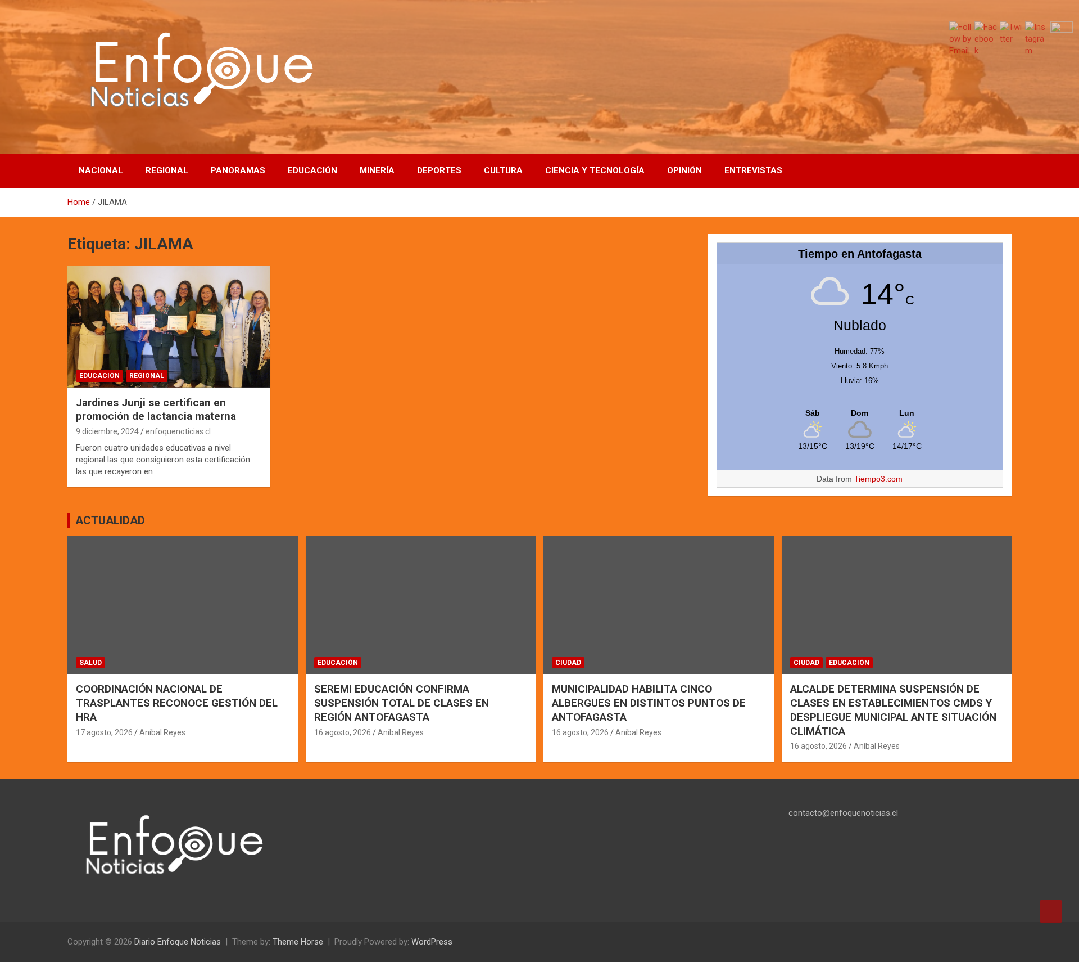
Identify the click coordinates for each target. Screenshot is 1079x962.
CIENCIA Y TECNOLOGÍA (595, 170)
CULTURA (503, 170)
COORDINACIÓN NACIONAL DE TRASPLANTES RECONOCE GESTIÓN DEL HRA (177, 702)
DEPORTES (439, 170)
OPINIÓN (684, 170)
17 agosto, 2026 (104, 732)
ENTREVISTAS (753, 170)
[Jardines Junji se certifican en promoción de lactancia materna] (169, 327)
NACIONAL (101, 170)
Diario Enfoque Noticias (177, 942)
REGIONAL (167, 170)
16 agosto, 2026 (342, 732)
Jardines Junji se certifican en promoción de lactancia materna (156, 409)
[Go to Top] (1051, 911)
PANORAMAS (238, 170)
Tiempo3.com (878, 478)
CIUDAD (568, 663)
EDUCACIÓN (312, 170)
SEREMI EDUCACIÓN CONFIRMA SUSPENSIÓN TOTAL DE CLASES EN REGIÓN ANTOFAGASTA (401, 702)
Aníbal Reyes (162, 732)
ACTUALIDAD (110, 520)
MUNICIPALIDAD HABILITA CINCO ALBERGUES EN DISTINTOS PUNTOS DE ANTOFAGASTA (649, 702)
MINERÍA (377, 170)
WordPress (431, 942)
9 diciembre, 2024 (107, 431)
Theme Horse (298, 942)
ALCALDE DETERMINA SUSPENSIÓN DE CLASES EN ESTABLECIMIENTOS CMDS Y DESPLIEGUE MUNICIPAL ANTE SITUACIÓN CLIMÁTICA (893, 709)
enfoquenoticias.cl (178, 431)
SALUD (90, 663)
